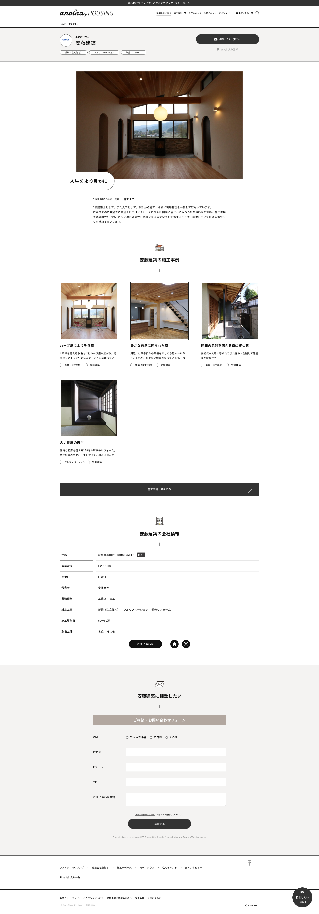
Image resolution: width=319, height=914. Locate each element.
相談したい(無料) (302, 900)
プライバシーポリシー (145, 814)
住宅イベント (210, 13)
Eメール (98, 767)
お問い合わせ (145, 644)
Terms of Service (191, 837)
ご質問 (158, 737)
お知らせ (64, 898)
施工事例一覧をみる (159, 489)
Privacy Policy (171, 837)
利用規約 (90, 905)
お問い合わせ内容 (104, 797)
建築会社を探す (164, 13)
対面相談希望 (138, 737)
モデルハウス (195, 13)
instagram (186, 644)
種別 (96, 737)
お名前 (97, 752)
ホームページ (174, 644)
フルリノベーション (104, 52)
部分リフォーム (134, 52)
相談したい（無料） (230, 39)
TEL (96, 782)
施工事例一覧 (180, 13)
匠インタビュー (226, 13)
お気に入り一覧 (246, 13)
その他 (173, 737)
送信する (159, 824)
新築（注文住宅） (74, 52)
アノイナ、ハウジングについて (88, 898)
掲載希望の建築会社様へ (119, 898)
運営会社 (139, 898)
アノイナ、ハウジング (72, 867)
